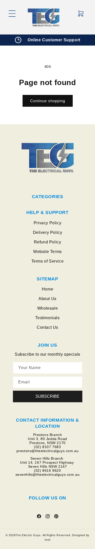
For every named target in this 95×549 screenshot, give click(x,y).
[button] (12, 17)
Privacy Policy (47, 223)
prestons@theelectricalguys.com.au (47, 451)
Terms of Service (47, 261)
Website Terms (47, 251)
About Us (47, 299)
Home (47, 289)
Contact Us (47, 327)
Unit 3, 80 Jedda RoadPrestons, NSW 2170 (47, 441)
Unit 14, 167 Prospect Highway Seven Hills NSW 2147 (47, 464)
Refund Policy (47, 242)
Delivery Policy (47, 232)
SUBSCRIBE (47, 396)
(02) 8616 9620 (47, 470)
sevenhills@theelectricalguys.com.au (47, 474)
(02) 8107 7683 (47, 447)
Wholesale (47, 308)
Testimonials (47, 318)
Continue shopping (47, 101)
